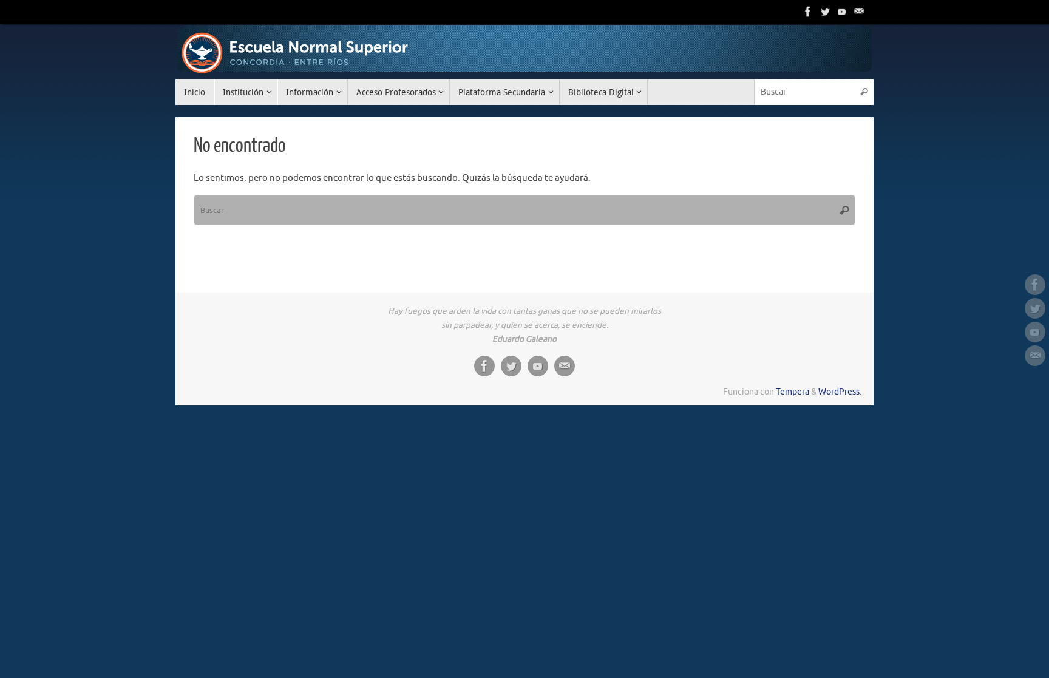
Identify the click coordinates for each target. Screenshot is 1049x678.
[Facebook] (807, 11)
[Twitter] (824, 11)
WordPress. (839, 392)
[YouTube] (841, 11)
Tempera (792, 392)
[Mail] (858, 11)
